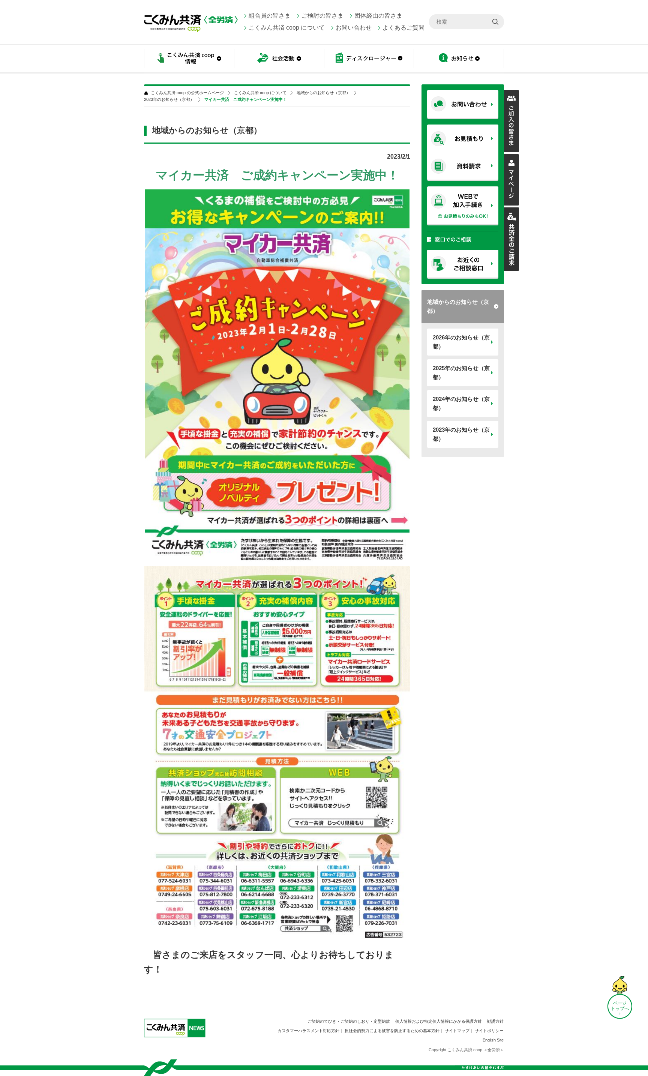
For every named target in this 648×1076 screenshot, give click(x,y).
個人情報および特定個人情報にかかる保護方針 (438, 1021)
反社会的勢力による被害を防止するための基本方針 (392, 1030)
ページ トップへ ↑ (620, 1008)
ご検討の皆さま (323, 15)
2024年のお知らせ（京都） (461, 403)
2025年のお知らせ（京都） (461, 372)
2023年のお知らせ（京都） (461, 434)
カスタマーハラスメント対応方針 (308, 1030)
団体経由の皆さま (378, 15)
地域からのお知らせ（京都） (458, 306)
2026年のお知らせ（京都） (461, 342)
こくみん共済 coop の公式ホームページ (187, 93)
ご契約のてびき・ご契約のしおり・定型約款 (349, 1021)
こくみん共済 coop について (287, 27)
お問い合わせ (354, 27)
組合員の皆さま (270, 15)
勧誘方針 (495, 1021)
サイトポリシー (489, 1030)
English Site (493, 1040)
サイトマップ (457, 1030)
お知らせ (459, 59)
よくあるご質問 (403, 27)
